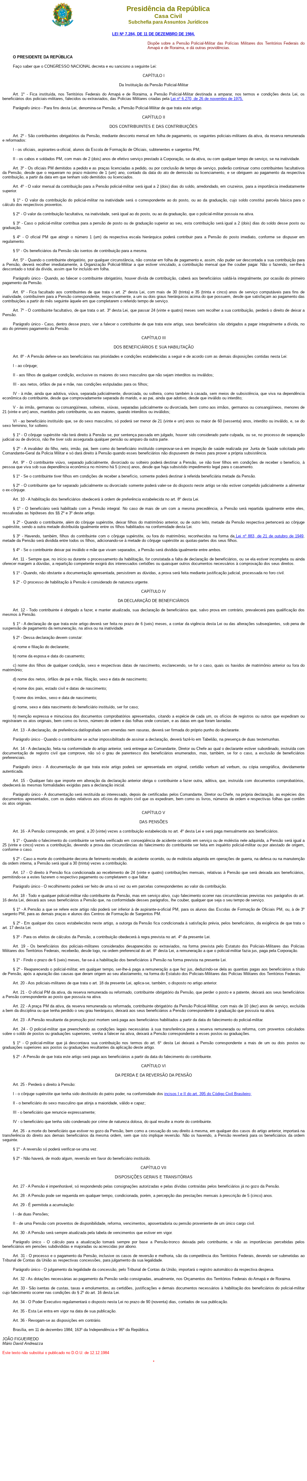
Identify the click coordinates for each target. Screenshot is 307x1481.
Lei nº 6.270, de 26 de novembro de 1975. (207, 98)
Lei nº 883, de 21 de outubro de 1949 (268, 536)
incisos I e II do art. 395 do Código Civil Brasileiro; (208, 1094)
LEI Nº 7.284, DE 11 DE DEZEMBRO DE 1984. (153, 34)
